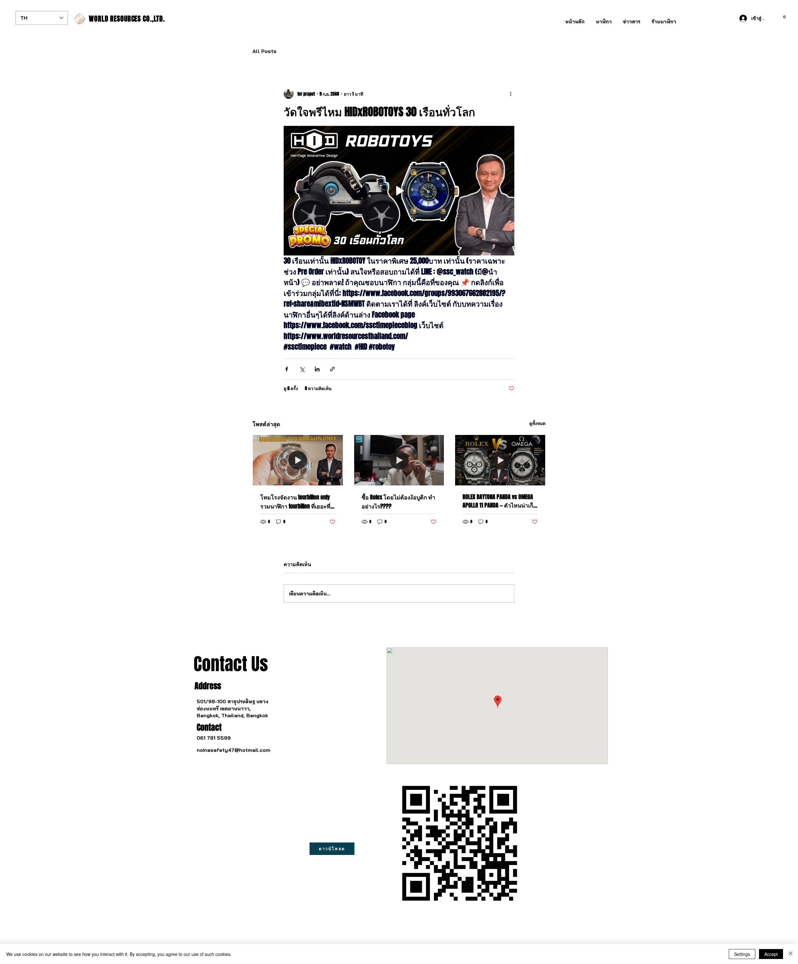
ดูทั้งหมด (537, 423)
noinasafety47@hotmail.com (233, 750)
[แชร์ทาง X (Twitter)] (302, 369)
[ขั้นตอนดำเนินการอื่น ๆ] (510, 94)
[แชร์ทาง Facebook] (287, 369)
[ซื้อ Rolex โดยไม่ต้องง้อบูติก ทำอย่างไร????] (399, 460)
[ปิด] (790, 954)
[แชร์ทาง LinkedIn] (317, 369)
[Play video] (399, 190)
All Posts (264, 51)
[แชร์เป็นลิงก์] (332, 369)
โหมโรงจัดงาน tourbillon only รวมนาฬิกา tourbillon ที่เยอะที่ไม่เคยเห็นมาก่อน (295, 502)
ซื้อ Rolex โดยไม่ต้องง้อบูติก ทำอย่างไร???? (398, 501)
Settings (742, 954)
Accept (771, 954)
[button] (603, 19)
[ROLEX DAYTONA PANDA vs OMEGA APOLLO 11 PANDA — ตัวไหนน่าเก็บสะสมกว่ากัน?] (500, 460)
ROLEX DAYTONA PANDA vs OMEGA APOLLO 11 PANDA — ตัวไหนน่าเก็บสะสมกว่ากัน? (500, 501)
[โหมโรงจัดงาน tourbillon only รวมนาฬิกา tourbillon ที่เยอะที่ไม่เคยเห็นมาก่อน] (298, 460)
